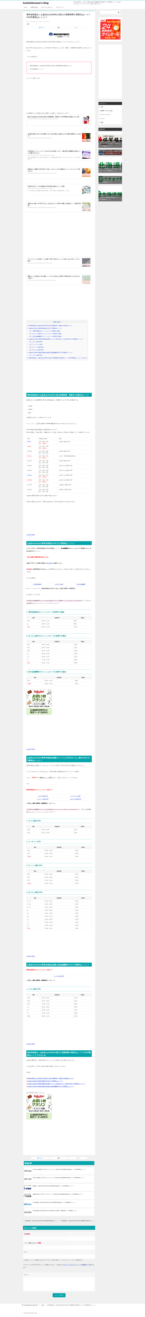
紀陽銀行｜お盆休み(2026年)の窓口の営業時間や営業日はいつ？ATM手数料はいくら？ (53, 1186)
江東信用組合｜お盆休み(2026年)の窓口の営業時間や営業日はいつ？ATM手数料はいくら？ (42, 1220)
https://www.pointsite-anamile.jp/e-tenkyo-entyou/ (40, 138)
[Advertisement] (59, 94)
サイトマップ (59, 7)
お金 (28, 24)
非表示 (58, 322)
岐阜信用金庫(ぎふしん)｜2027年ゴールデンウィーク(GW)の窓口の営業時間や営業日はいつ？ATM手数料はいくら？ (110, 151)
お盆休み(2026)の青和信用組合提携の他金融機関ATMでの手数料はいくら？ (50, 352)
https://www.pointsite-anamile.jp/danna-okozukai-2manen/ (42, 207)
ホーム (25, 7)
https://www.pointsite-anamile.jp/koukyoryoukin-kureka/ (41, 155)
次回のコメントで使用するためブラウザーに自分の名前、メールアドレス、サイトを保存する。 (54, 1260)
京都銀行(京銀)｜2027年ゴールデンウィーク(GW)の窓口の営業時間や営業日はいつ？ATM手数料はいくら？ (58, 1194)
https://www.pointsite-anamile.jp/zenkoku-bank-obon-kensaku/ (43, 118)
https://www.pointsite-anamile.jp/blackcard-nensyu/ (40, 263)
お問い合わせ (34, 7)
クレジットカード (105, 114)
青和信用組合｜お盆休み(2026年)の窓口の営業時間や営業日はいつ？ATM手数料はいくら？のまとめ (57, 358)
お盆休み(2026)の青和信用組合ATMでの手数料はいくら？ (44, 328)
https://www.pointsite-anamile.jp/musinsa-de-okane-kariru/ (42, 280)
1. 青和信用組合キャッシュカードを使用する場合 (44, 331)
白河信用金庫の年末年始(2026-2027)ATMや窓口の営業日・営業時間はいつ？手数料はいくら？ (55, 1210)
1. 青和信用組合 (37, 584)
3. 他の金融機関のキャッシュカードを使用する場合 (45, 336)
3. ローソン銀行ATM (36, 347)
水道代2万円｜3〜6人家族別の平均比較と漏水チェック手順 (46, 186)
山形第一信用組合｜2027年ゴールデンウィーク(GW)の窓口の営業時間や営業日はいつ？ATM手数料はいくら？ (58, 1177)
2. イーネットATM (35, 344)
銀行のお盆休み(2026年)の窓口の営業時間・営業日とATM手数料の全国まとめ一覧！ (54, 117)
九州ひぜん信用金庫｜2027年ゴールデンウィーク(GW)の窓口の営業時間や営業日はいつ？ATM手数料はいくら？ (59, 1169)
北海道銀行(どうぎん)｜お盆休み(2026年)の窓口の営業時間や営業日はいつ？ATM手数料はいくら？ (109, 197)
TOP (31, 1305)
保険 (102, 122)
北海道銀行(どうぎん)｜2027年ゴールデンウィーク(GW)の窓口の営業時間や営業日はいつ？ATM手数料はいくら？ (110, 168)
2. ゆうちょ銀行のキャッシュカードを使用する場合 (45, 333)
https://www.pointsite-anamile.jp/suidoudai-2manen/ (40, 188)
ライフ (102, 118)
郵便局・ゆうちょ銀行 (107, 110)
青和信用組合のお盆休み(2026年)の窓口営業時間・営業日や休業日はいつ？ (49, 325)
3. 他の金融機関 (81, 584)
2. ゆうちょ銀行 (59, 584)
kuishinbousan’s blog (36, 3)
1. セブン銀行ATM (35, 341)
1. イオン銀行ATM (35, 355)
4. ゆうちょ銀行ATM (36, 350)
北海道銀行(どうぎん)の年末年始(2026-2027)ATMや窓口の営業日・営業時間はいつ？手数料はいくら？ (109, 180)
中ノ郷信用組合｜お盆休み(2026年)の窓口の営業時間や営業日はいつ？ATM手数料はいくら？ (77, 1220)
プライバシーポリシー (47, 7)
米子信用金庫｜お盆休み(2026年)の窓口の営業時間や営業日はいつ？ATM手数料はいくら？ (54, 1202)
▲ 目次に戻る (30, 534)
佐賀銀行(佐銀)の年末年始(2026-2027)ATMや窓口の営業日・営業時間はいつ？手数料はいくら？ (109, 144)
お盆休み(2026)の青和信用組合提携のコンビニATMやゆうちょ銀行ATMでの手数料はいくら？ (55, 339)
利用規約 (84, 1264)
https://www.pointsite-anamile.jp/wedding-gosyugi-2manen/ (42, 173)
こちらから (49, 563)
